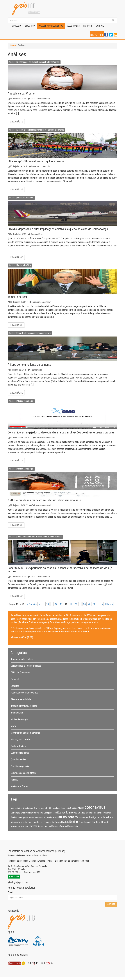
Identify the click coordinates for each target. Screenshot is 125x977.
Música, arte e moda (20, 739)
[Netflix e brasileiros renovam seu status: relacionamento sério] (62, 484)
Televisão (32, 826)
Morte (13, 726)
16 (56, 604)
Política (55, 822)
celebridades (58, 808)
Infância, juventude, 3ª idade (24, 705)
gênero (25, 818)
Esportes (21, 333)
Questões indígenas (20, 752)
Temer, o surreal (17, 297)
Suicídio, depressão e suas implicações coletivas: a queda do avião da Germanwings (58, 229)
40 (89, 604)
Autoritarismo (28, 808)
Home (13, 45)
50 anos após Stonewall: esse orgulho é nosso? (36, 161)
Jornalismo (83, 817)
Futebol (14, 817)
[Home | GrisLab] (26, 9)
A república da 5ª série (21, 93)
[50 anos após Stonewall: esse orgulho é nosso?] (62, 145)
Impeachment (50, 817)
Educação (62, 812)
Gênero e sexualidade (26, 129)
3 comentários (37, 234)
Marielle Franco (27, 822)
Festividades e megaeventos (38, 333)
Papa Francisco (46, 822)
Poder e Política (52, 62)
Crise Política (26, 812)
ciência (67, 808)
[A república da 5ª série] (62, 77)
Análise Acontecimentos (51, 26)
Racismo (74, 822)
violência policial (71, 826)
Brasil (49, 807)
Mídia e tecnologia (25, 401)
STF (108, 822)
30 (84, 604)
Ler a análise (16, 121)
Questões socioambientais (23, 772)
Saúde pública (99, 822)
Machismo (15, 822)
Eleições (73, 812)
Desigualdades (50, 812)
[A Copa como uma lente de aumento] (62, 349)
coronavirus (95, 807)
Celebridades (73, 26)
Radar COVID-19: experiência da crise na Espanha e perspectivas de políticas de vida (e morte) (60, 569)
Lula (110, 817)
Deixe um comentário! (40, 98)
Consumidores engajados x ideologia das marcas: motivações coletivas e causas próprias (61, 432)
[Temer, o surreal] (62, 281)
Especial (15, 679)
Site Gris (94, 35)
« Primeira (32, 604)
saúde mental (86, 822)
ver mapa (14, 876)
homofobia (39, 818)
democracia (37, 812)
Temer (40, 826)
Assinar (111, 904)
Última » (109, 604)
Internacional (41, 536)
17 (61, 604)
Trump (46, 826)
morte (36, 822)
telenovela (24, 826)
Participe (87, 26)
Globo (20, 818)
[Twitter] (110, 34)
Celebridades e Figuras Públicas (31, 62)
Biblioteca (30, 26)
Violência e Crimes (25, 197)
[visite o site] (18, 940)
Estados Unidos (85, 812)
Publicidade (64, 822)
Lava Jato (102, 817)
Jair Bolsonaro (67, 817)
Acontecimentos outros (22, 659)
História (31, 818)
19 (71, 604)
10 (47, 604)
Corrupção (15, 812)
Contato (100, 26)
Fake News (97, 813)
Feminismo (106, 812)
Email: (11, 892)
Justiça (92, 817)
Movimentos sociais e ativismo (50, 129)
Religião (14, 779)
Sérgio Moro (15, 826)
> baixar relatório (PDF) (22, 637)
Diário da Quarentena (26, 536)
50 (94, 604)
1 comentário (36, 370)
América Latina (16, 808)
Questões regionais (20, 766)
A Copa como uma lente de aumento (29, 364)
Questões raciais (18, 759)
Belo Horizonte (40, 808)
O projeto (16, 26)
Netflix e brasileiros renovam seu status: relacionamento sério (45, 500)
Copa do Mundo (77, 808)
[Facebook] (106, 34)
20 (76, 604)
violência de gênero (56, 826)
